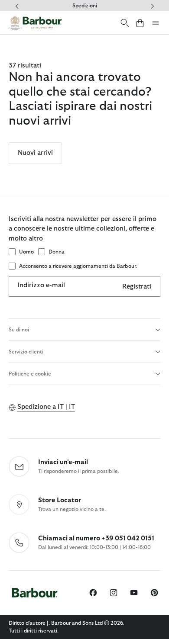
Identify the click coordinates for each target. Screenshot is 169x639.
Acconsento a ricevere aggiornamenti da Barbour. (78, 266)
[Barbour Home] (34, 22)
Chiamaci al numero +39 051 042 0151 (96, 538)
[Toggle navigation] (155, 23)
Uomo (26, 251)
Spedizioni (84, 5)
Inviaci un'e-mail (63, 462)
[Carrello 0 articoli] (140, 22)
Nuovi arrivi (35, 153)
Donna (57, 251)
